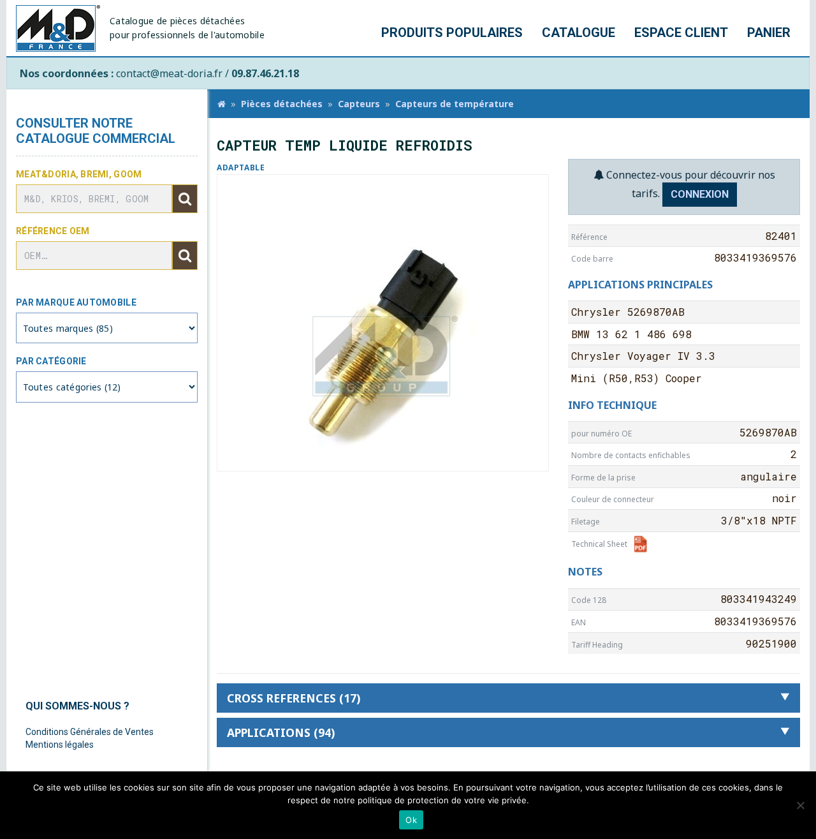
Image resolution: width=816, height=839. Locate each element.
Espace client (681, 32)
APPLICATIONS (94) (281, 732)
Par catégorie (51, 361)
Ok (411, 820)
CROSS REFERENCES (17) (293, 698)
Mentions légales (60, 744)
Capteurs (359, 104)
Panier (768, 32)
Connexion (700, 194)
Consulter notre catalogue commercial (95, 130)
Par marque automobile (76, 302)
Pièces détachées (282, 104)
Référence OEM (53, 231)
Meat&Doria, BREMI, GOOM (79, 174)
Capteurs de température (454, 104)
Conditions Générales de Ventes (90, 732)
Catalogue (578, 32)
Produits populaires (452, 32)
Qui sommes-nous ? (77, 706)
